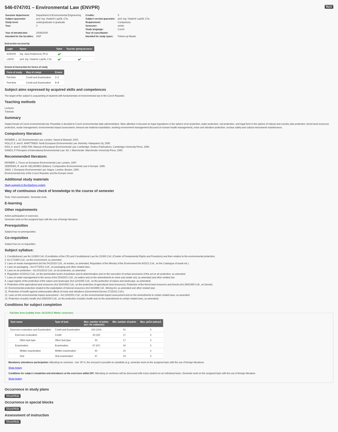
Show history (15, 367)
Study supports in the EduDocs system (25, 185)
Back (329, 6)
